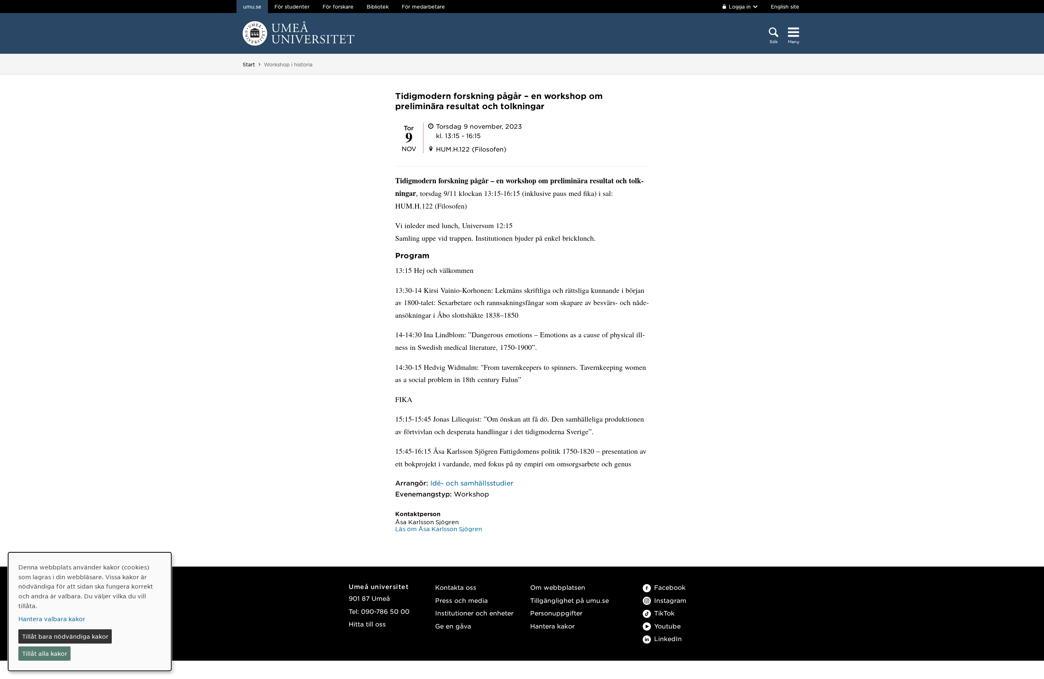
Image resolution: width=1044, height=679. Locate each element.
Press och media (461, 600)
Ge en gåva (453, 626)
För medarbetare (423, 6)
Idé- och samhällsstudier (471, 483)
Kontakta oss (455, 587)
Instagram (670, 600)
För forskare (338, 6)
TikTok (664, 613)
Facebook (670, 587)
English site (785, 6)
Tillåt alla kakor (44, 653)
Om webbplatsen (557, 587)
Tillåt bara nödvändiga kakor (65, 636)
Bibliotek (378, 6)
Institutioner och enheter (474, 613)
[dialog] (89, 611)
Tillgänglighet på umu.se (569, 600)
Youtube (667, 626)
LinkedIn (668, 638)
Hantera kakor (552, 626)
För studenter (292, 6)
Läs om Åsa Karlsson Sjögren (438, 528)
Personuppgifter (556, 613)
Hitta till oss (367, 624)
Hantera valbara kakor (51, 618)
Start (249, 64)
